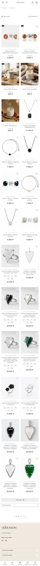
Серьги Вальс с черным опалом (10, 199)
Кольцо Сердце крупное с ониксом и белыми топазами (10, 315)
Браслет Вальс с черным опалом (10, 162)
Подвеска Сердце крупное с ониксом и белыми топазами (10, 446)
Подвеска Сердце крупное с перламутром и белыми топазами (29, 446)
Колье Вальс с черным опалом (29, 162)
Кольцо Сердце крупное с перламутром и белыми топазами (29, 315)
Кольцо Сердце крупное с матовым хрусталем (10, 272)
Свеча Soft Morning (10, 89)
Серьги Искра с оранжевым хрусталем (29, 52)
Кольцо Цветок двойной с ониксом (10, 404)
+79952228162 (5, 533)
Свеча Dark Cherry (10, 125)
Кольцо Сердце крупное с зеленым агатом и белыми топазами (29, 359)
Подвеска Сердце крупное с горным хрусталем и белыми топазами (10, 485)
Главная (4, 8)
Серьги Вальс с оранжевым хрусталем (10, 52)
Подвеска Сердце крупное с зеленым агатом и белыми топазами (29, 485)
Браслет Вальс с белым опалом (30, 199)
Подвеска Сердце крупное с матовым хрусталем (29, 272)
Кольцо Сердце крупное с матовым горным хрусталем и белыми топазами (10, 360)
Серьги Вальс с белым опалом (29, 235)
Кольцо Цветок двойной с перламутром (29, 404)
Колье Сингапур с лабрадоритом (30, 126)
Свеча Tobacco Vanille (29, 89)
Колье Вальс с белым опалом (10, 235)
